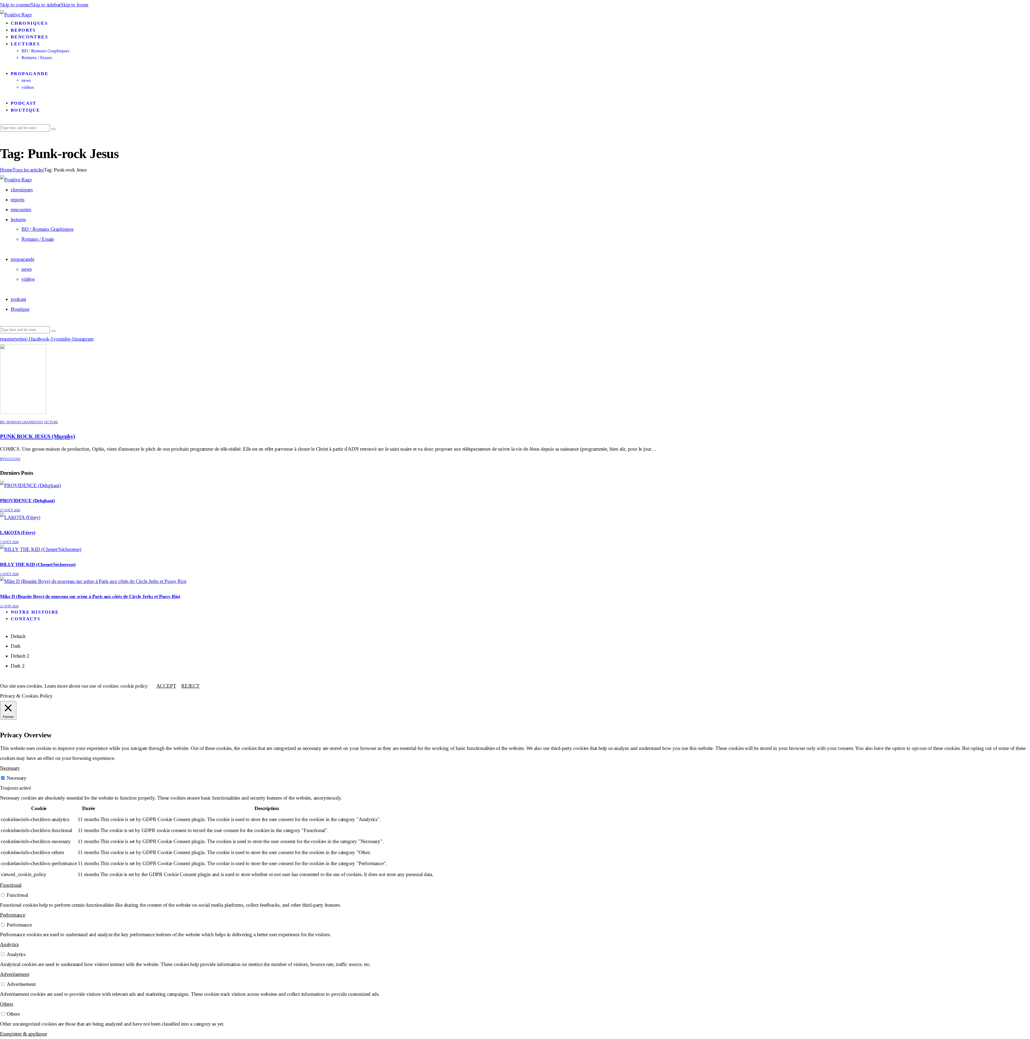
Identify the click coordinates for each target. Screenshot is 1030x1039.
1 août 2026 (9, 574)
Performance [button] (12, 915)
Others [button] (6, 1004)
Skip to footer (74, 5)
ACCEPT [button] (166, 686)
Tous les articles (28, 170)
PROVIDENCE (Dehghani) (27, 500)
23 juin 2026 (9, 606)
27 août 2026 (10, 510)
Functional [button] (10, 885)
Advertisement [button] (14, 974)
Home (6, 170)
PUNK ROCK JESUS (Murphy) (37, 436)
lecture (51, 422)
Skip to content (15, 5)
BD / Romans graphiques (21, 422)
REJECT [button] (190, 686)
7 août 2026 (9, 542)
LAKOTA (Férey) (17, 532)
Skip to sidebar (46, 5)
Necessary (17, 778)
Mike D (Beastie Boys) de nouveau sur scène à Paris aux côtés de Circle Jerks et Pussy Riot (90, 596)
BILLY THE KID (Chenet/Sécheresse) (38, 564)
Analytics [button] (9, 944)
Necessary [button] (10, 768)
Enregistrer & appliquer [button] (23, 1034)
